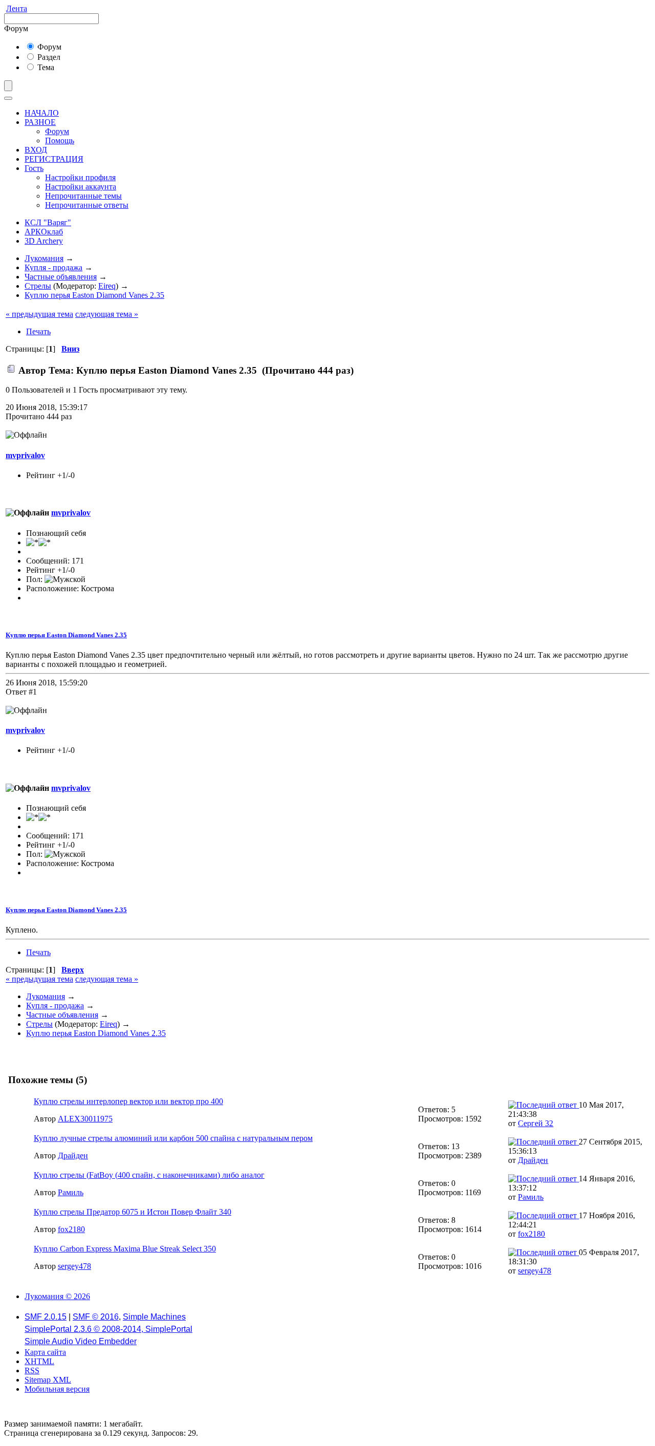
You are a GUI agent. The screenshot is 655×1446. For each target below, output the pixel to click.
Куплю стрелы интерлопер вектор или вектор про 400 (128, 1101)
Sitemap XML (48, 1379)
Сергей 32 (535, 1123)
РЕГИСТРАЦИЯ (54, 159)
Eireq (107, 286)
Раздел (47, 57)
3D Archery (44, 240)
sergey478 (74, 1266)
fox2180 (71, 1229)
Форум (48, 46)
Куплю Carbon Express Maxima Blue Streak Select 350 (125, 1248)
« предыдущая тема (39, 314)
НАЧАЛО (42, 113)
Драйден (73, 1155)
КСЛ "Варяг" (48, 222)
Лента (16, 8)
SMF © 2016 (96, 1316)
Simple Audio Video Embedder (81, 1341)
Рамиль (70, 1192)
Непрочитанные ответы (86, 205)
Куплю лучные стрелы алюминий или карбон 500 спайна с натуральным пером (173, 1138)
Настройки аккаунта (80, 186)
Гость (34, 168)
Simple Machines (154, 1316)
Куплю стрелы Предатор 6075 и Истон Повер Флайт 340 (132, 1211)
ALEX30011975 (85, 1118)
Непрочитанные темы (83, 195)
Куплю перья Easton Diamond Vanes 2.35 (66, 635)
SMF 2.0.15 (46, 1316)
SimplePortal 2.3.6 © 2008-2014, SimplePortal (108, 1329)
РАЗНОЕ (40, 122)
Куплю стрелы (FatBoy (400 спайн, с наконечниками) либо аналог (149, 1175)
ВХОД (36, 149)
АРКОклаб (44, 231)
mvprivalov (25, 455)
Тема (44, 67)
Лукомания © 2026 (57, 1296)
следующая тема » (106, 314)
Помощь (59, 140)
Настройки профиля (80, 177)
